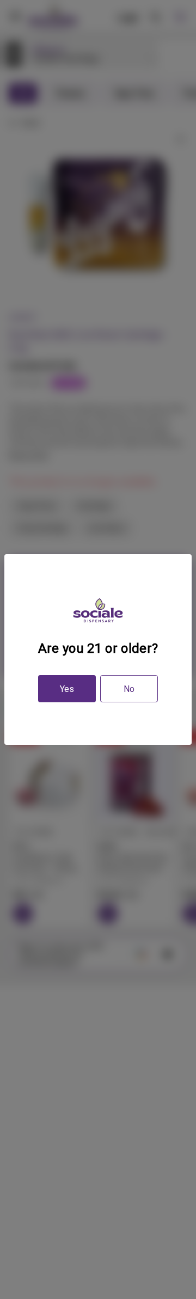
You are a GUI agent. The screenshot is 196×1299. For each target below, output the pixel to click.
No (129, 689)
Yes (67, 689)
